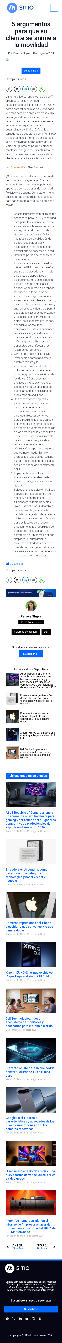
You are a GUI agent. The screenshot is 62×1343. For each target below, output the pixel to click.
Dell (46, 631)
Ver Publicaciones (31, 622)
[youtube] (27, 1318)
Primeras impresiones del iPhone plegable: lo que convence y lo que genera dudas (29, 926)
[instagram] (33, 1318)
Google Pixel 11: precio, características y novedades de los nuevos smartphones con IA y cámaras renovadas (30, 1123)
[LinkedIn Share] (25, 89)
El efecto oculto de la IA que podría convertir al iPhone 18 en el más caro (30, 1071)
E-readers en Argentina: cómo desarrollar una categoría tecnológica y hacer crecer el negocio (27, 875)
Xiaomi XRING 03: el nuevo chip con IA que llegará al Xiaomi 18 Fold (30, 974)
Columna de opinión (25, 631)
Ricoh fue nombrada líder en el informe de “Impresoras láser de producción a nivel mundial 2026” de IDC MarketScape (31, 1226)
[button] (31, 653)
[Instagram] (20, 1318)
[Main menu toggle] (54, 8)
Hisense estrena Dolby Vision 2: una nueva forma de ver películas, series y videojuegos (30, 1174)
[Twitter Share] (17, 89)
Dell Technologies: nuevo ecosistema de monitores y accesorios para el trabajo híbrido (29, 1022)
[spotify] (40, 1318)
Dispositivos (31, 70)
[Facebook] (7, 1318)
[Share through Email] (33, 89)
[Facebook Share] (9, 89)
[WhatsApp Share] (42, 89)
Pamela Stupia (31, 616)
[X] (14, 1318)
